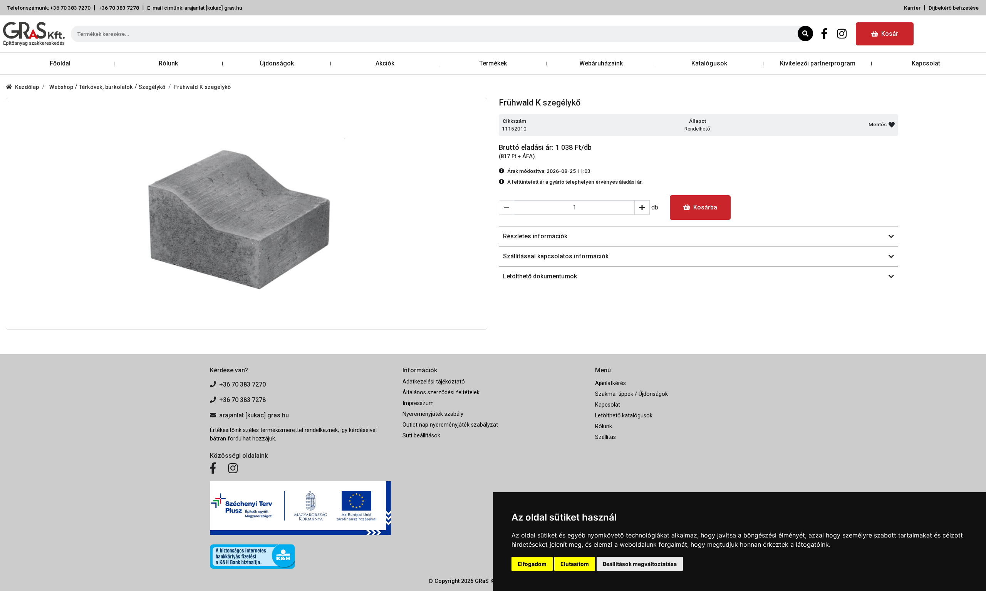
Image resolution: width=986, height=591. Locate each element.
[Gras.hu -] (34, 34)
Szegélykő (152, 87)
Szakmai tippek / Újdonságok (631, 394)
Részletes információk (535, 236)
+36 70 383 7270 (242, 384)
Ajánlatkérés (610, 383)
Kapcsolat (926, 63)
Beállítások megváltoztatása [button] (640, 564)
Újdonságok (277, 63)
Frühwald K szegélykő (202, 87)
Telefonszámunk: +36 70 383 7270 (49, 8)
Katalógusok (709, 63)
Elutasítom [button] (574, 564)
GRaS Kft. (487, 581)
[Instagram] (842, 33)
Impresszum (418, 403)
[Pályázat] (300, 508)
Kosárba (705, 207)
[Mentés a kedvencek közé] (891, 124)
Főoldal (60, 63)
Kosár (889, 33)
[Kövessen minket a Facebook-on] (213, 468)
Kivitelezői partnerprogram (817, 63)
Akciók (385, 63)
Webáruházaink (601, 63)
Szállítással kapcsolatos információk (556, 256)
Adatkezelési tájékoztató (433, 381)
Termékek (493, 63)
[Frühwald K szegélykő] (246, 214)
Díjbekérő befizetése (954, 8)
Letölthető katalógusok (623, 415)
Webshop (62, 87)
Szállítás (605, 437)
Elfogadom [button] (532, 564)
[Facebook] (824, 33)
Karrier (912, 8)
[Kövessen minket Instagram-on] (233, 468)
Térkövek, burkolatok (106, 87)
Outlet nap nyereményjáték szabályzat (450, 425)
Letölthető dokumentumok (540, 276)
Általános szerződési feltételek (441, 392)
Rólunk (168, 63)
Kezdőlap (27, 87)
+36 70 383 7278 (119, 8)
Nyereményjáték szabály (432, 414)
